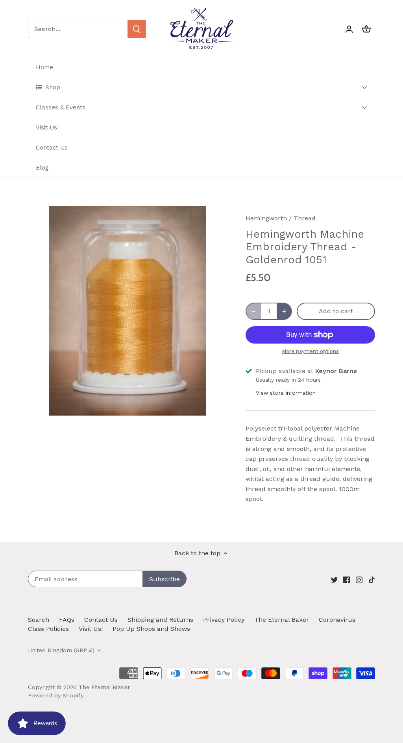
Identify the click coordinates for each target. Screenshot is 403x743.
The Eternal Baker (281, 619)
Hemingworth (266, 218)
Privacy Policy (223, 619)
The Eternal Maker (104, 687)
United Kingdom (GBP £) (61, 650)
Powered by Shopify (55, 695)
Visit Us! (91, 628)
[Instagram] (359, 579)
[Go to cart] (366, 29)
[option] (127, 311)
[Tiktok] (371, 579)
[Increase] (284, 311)
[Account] (349, 29)
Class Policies (48, 628)
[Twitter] (334, 579)
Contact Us (101, 619)
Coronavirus (337, 619)
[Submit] (137, 29)
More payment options (310, 351)
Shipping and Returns (160, 619)
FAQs (66, 619)
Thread (305, 218)
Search (38, 619)
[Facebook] (346, 579)
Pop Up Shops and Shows (151, 628)
